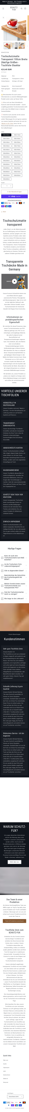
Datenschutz (6, 1075)
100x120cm (6, 138)
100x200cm (6, 153)
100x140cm (6, 142)
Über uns (5, 1060)
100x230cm (17, 157)
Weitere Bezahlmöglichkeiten (14, 200)
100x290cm (17, 168)
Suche (5, 1064)
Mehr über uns (14, 862)
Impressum (6, 1067)
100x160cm (6, 146)
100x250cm (17, 160)
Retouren (5, 1082)
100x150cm (17, 142)
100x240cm (6, 160)
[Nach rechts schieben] (27, 46)
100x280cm (6, 168)
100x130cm (17, 138)
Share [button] (4, 211)
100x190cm (17, 149)
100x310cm (17, 171)
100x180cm (6, 149)
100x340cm (6, 179)
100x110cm (17, 135)
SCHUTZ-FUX (12, 1108)
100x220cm (6, 157)
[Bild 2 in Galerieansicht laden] (14, 45)
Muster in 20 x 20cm (7, 123)
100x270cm (17, 164)
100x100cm (6, 135)
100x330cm (17, 175)
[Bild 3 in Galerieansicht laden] (22, 45)
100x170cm (17, 146)
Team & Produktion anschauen (14, 921)
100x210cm (17, 153)
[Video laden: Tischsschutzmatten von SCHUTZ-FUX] (14, 281)
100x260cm (6, 164)
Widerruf (5, 1078)
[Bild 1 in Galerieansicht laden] (7, 45)
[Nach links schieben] (2, 46)
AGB (4, 1071)
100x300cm (6, 171)
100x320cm (6, 175)
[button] (3, 8)
